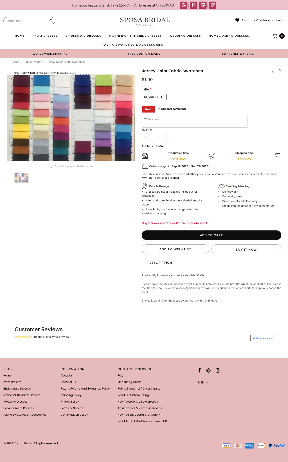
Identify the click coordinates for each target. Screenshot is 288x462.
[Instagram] (218, 370)
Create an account (269, 20)
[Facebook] (199, 370)
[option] (50, 53)
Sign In (246, 20)
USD (201, 382)
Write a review (262, 338)
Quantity (147, 129)
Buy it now (246, 249)
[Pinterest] (208, 370)
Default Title (154, 97)
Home (15, 61)
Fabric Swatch (33, 61)
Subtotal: (148, 146)
